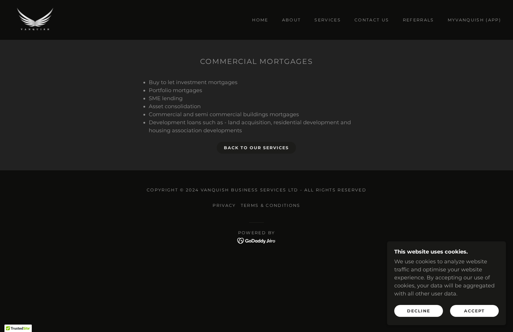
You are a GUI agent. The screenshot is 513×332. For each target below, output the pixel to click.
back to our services (256, 147)
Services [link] (327, 20)
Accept (474, 310)
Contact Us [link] (371, 20)
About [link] (291, 20)
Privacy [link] (224, 205)
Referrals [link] (418, 20)
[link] (35, 19)
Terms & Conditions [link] (270, 205)
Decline (418, 310)
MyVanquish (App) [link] (474, 20)
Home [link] (260, 20)
